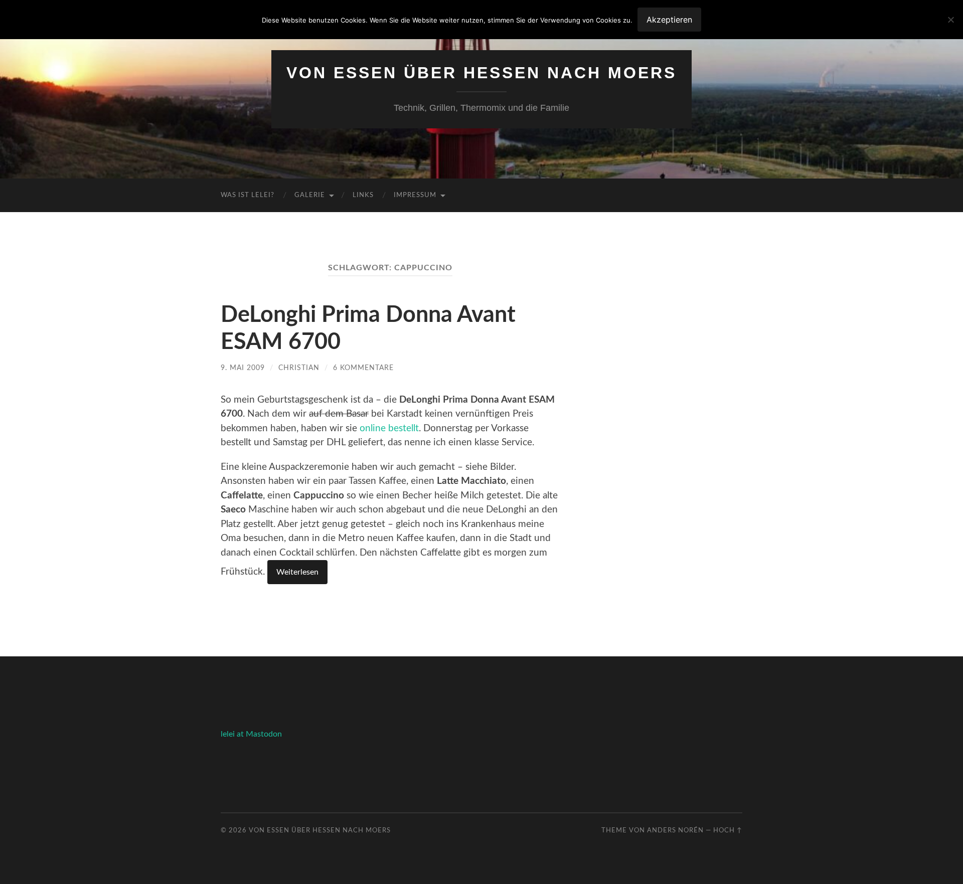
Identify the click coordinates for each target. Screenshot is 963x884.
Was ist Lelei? (247, 195)
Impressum (415, 195)
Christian (298, 368)
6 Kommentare (363, 368)
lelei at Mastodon (251, 734)
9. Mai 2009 (243, 368)
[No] (950, 20)
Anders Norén (675, 830)
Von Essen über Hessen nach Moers (481, 73)
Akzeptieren (669, 20)
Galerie (309, 195)
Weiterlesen (297, 572)
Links (363, 195)
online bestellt (389, 428)
